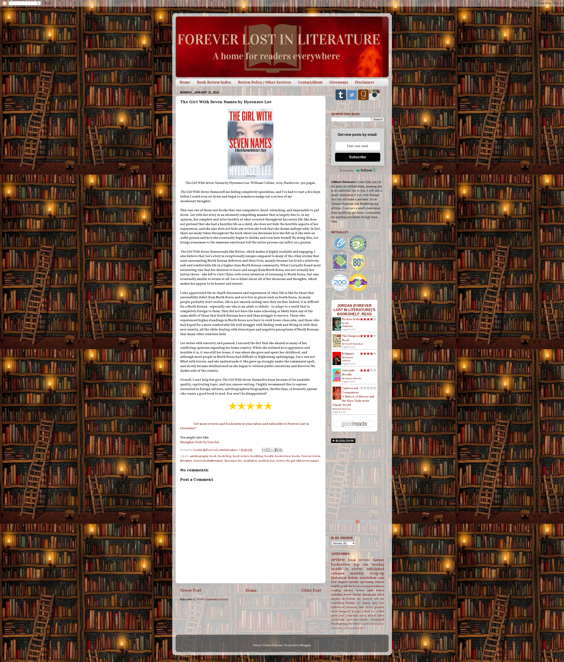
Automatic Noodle (348, 372)
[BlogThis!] (268, 450)
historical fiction (344, 578)
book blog (224, 456)
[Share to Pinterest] (280, 450)
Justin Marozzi (343, 408)
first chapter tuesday (345, 582)
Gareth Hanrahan (354, 343)
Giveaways (338, 82)
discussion (348, 599)
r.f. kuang (363, 603)
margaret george (350, 611)
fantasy (378, 560)
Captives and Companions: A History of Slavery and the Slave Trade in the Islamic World (353, 396)
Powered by (347, 170)
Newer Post (190, 590)
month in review (347, 569)
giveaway (351, 607)
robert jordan (344, 628)
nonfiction (250, 461)
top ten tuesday (369, 564)
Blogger (305, 645)
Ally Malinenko (347, 325)
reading (336, 590)
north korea (266, 461)
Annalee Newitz (353, 378)
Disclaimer (364, 82)
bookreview (282, 456)
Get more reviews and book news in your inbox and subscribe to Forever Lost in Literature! (244, 426)
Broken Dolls (351, 319)
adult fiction (375, 590)
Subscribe (357, 157)
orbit (381, 578)
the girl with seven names (302, 461)
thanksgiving (339, 624)
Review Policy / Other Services (264, 82)
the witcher (355, 624)
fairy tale (378, 603)
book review (241, 456)
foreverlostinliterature (208, 461)
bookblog (256, 456)
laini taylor (366, 607)
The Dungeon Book (351, 338)
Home (185, 82)
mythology (338, 619)
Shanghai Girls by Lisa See (199, 442)
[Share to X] (272, 450)
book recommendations (368, 586)
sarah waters (358, 628)
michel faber (376, 615)
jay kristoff (364, 599)
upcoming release (372, 582)
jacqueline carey (356, 615)
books (296, 456)
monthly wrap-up (367, 573)
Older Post (311, 590)
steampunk (377, 619)
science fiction (354, 590)
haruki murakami (364, 595)
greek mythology (372, 624)
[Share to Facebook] (276, 450)
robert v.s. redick (373, 611)
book (213, 456)
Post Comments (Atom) (212, 599)
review (280, 461)
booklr (269, 456)
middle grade (339, 586)
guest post (338, 615)
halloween (337, 607)
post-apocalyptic (357, 619)
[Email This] (264, 450)
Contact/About (310, 82)
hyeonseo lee (233, 461)
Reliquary (348, 354)
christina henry (341, 595)
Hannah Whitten (347, 359)
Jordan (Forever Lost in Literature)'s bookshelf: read (354, 310)
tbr (350, 586)
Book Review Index (214, 82)
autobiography (199, 456)
